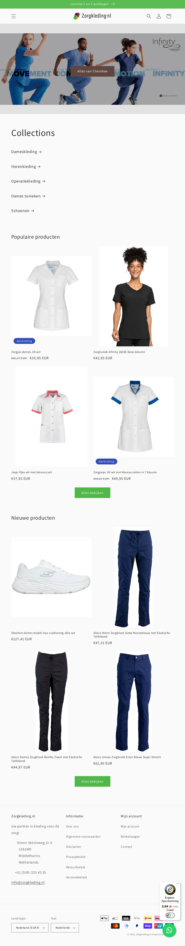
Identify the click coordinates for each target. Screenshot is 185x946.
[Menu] (177, 884)
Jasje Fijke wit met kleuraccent (31, 472)
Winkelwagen (130, 836)
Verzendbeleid (76, 877)
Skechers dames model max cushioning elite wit (43, 633)
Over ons (72, 826)
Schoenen (20, 210)
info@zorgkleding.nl (27, 882)
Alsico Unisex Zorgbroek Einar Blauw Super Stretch (127, 757)
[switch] (170, 915)
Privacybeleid (76, 857)
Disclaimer (73, 847)
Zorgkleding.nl (144, 934)
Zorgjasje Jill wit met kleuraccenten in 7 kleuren (125, 472)
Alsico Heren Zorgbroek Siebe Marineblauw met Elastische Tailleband (131, 635)
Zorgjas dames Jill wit (25, 352)
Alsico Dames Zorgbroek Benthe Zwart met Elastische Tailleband (46, 759)
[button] (13, 16)
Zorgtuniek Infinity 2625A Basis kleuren (119, 352)
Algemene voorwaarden (83, 836)
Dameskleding (24, 151)
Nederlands (63, 928)
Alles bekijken (92, 493)
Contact (126, 847)
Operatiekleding (26, 181)
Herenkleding (23, 166)
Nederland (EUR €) (27, 928)
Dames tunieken (26, 196)
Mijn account (130, 826)
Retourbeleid (75, 867)
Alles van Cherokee (92, 71)
